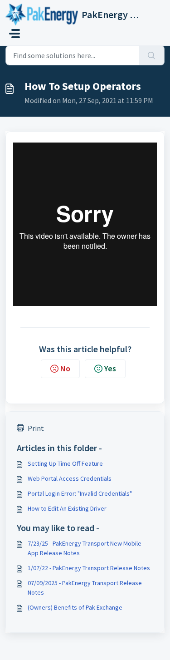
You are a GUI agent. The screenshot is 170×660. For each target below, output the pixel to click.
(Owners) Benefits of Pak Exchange (75, 607)
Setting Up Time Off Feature (65, 463)
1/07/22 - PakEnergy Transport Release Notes (89, 568)
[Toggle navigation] (14, 33)
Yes (110, 368)
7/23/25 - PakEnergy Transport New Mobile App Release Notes (84, 548)
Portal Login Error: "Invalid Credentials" (80, 493)
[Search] (152, 55)
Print (36, 428)
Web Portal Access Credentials (70, 478)
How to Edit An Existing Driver (67, 508)
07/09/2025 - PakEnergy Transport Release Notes (85, 587)
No (65, 368)
